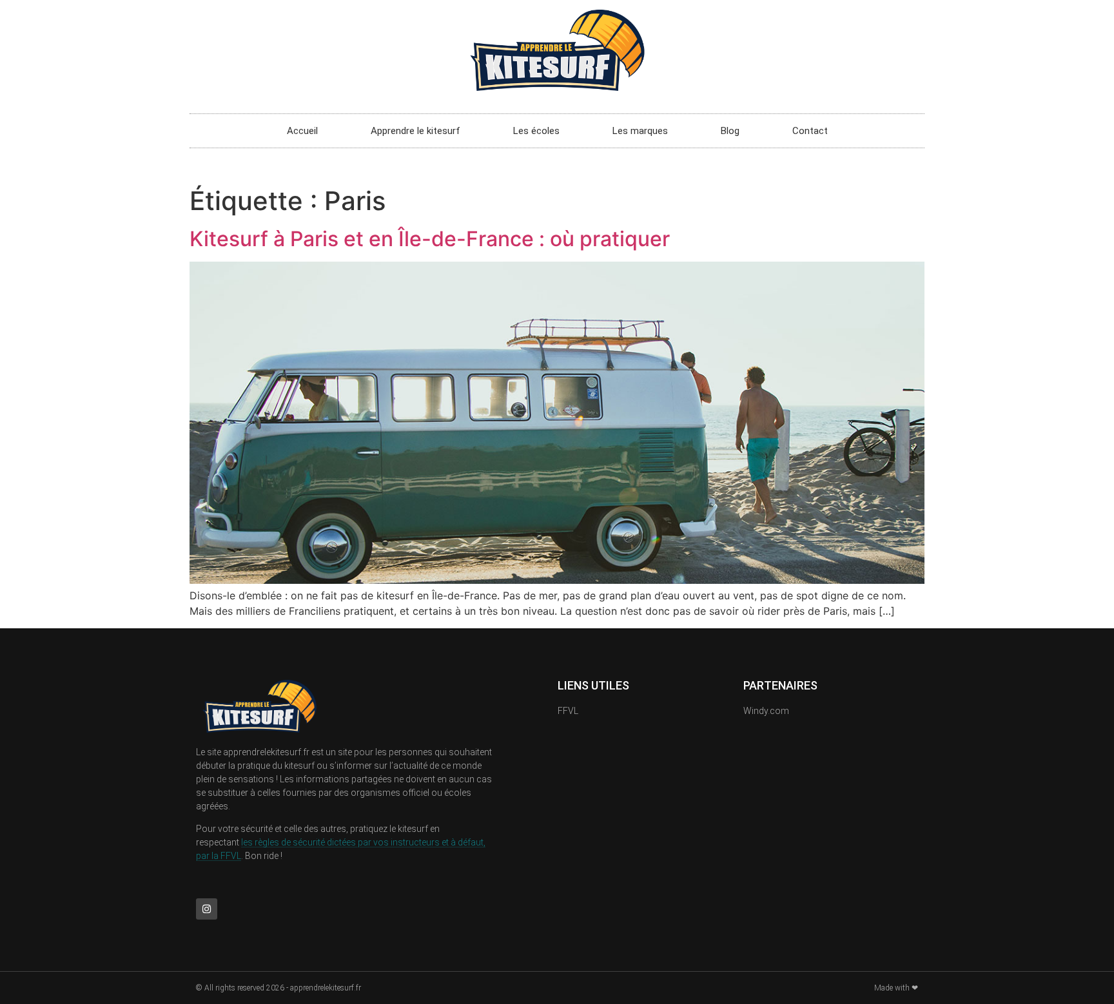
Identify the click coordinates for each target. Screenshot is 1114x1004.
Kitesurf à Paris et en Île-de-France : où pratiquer (430, 238)
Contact (810, 131)
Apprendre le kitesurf (415, 131)
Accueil (302, 131)
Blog (730, 131)
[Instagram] (206, 909)
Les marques (640, 131)
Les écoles (536, 131)
